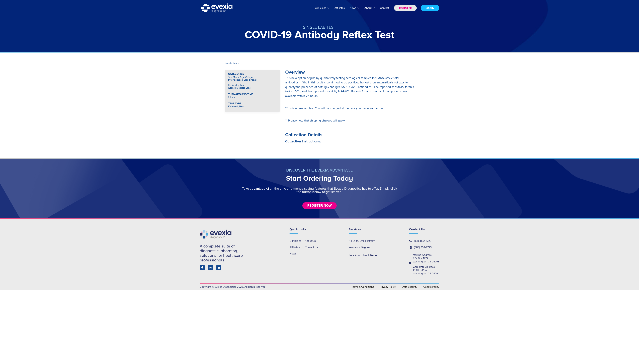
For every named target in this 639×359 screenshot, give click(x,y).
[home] (217, 8)
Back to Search (232, 63)
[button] (322, 9)
